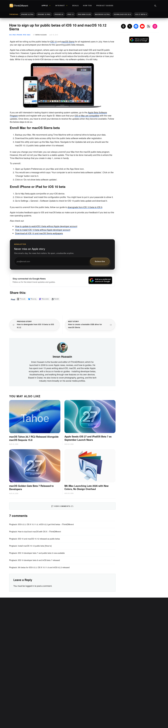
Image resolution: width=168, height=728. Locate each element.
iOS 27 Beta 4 (141, 14)
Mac (28, 35)
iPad (14, 35)
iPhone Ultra (27, 14)
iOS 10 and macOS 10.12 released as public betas (39, 538)
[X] (129, 26)
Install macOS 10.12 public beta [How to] (35, 545)
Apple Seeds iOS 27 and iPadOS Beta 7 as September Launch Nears (88, 438)
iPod (24, 35)
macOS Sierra (67, 41)
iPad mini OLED (84, 14)
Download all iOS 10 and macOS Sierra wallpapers (39, 233)
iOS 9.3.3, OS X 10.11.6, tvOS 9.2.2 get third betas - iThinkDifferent (46, 524)
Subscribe (100, 261)
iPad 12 (70, 14)
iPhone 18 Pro (44, 14)
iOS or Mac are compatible (87, 115)
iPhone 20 (59, 14)
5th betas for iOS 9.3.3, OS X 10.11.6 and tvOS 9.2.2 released (44, 567)
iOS (10, 35)
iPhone (19, 35)
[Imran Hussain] (62, 347)
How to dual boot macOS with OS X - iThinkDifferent (39, 531)
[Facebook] (136, 26)
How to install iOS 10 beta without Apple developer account (42, 229)
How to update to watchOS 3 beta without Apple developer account (46, 226)
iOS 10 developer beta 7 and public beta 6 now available (41, 553)
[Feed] (148, 26)
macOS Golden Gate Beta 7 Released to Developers (31, 487)
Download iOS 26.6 (122, 14)
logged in (29, 585)
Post (13, 299)
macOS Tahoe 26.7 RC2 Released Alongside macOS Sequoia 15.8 (34, 438)
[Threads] (123, 26)
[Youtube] (142, 26)
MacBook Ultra (102, 14)
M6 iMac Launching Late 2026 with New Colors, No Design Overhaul (86, 487)
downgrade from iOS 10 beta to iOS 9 (85, 207)
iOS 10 (53, 41)
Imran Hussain (41, 35)
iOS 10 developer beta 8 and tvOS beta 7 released (39, 560)
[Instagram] (155, 26)
